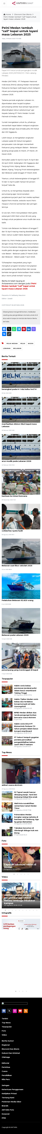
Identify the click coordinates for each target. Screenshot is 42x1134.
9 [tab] (33, 910)
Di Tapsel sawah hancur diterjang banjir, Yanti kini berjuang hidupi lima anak (25, 794)
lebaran (6, 348)
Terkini (5, 1019)
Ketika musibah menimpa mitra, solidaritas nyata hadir (17, 529)
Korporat (6, 1114)
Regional (6, 1045)
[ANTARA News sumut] (23, 3)
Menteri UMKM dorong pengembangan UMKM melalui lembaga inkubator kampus (19, 899)
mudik (30, 343)
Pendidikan (7, 1075)
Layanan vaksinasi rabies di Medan (20, 866)
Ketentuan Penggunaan (12, 1089)
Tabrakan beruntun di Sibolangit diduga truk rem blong (26, 830)
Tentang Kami (8, 1098)
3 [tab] (21, 874)
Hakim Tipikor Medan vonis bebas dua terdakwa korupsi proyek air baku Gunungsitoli (26, 703)
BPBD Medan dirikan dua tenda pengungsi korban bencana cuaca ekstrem (25, 715)
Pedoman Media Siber (11, 1102)
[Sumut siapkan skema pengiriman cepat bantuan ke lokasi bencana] (21, 482)
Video (5, 877)
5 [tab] (28, 874)
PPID (4, 1118)
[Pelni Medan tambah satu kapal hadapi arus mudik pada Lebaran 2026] (21, 447)
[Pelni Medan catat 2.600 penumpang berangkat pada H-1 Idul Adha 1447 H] (21, 375)
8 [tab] (30, 910)
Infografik (6, 913)
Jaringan (5, 1085)
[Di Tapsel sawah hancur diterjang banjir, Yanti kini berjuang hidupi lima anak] (7, 795)
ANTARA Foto (8, 1110)
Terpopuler (7, 679)
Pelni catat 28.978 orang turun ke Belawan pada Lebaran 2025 (17, 634)
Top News (7, 752)
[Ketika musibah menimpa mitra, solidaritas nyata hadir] (21, 516)
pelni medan (12, 343)
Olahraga (6, 1057)
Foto (4, 841)
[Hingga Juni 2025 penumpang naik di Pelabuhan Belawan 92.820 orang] (21, 586)
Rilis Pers (6, 1079)
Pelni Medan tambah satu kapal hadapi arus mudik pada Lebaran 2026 (20, 460)
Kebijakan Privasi (9, 1094)
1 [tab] (14, 874)
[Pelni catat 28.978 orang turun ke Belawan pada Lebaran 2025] (21, 621)
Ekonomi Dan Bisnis (23, 14)
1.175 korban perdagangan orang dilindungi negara (19, 983)
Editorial (5, 1063)
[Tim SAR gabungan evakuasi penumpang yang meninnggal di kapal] (21, 655)
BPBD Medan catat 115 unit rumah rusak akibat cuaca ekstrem (20, 784)
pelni (22, 343)
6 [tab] (23, 910)
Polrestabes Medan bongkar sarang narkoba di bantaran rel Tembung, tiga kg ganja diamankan (26, 818)
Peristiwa (6, 1067)
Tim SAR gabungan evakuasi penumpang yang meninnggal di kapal (20, 668)
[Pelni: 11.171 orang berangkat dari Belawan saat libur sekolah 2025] (21, 551)
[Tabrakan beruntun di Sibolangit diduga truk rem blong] (7, 831)
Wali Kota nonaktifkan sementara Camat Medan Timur (25, 805)
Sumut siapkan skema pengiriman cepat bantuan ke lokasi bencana (21, 494)
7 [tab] (26, 910)
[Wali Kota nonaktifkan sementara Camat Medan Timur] (7, 807)
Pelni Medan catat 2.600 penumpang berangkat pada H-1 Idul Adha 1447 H (19, 388)
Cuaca (4, 1071)
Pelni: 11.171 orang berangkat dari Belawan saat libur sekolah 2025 (17, 564)
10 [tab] (37, 910)
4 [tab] (24, 874)
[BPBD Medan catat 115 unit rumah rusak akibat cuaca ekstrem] (21, 771)
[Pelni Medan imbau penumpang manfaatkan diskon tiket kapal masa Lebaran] (21, 410)
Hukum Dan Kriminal (11, 1053)
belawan (17, 348)
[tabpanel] (21, 859)
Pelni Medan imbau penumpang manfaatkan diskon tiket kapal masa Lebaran (19, 424)
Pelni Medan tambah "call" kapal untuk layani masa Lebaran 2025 (20, 18)
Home (8, 14)
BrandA (5, 1106)
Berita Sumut (8, 1041)
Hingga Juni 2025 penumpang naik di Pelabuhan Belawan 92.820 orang (19, 599)
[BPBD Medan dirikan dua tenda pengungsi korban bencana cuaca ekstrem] (7, 716)
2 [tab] (17, 874)
